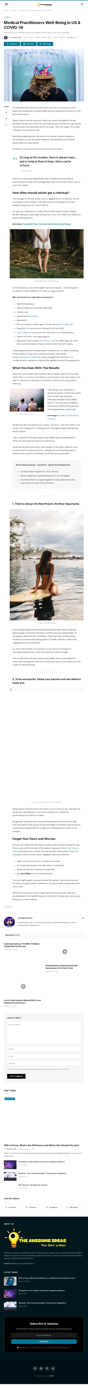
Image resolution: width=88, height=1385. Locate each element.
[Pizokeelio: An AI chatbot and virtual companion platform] (10, 1164)
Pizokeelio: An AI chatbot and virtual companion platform (42, 1162)
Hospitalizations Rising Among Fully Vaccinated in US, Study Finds (61, 966)
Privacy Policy (58, 1347)
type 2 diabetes (24, 332)
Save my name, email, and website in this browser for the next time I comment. (39, 1069)
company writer (16, 37)
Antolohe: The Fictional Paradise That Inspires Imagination (42, 1173)
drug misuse (32, 316)
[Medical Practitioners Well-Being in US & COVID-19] (44, 75)
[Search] (82, 4)
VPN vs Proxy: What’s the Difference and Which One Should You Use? (41, 1145)
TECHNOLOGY (10, 1099)
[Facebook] (6, 113)
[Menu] (6, 4)
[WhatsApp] (6, 124)
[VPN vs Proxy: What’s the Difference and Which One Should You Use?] (44, 1119)
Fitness (7, 17)
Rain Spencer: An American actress (33, 1185)
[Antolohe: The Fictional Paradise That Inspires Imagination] (10, 1176)
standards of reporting (29, 357)
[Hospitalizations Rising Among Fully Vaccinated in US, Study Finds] (64, 952)
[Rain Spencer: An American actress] (10, 1188)
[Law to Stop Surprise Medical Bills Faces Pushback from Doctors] (23, 986)
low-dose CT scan (47, 341)
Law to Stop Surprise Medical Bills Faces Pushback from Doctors (22, 1001)
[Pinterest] (6, 118)
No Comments (60, 37)
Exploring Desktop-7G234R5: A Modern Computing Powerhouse (22, 945)
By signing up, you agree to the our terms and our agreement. (45, 1347)
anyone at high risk (64, 324)
